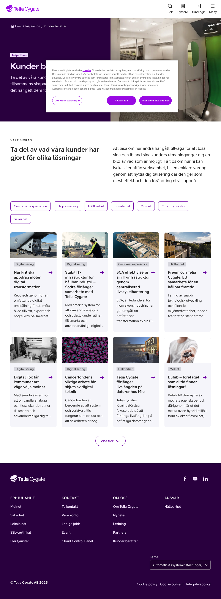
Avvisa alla (121, 100)
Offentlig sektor (174, 206)
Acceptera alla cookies (156, 100)
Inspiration (32, 26)
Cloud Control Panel (77, 541)
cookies (87, 70)
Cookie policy (147, 584)
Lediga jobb (71, 524)
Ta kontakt (70, 507)
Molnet (145, 206)
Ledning (119, 524)
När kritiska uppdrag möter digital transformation (27, 279)
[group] (110, 212)
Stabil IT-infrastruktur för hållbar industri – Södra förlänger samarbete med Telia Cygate (80, 284)
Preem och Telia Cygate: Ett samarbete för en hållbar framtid (183, 279)
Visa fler (107, 441)
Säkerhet (20, 219)
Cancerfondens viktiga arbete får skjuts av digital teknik (80, 384)
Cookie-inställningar (67, 100)
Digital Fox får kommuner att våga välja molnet (29, 382)
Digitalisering (67, 206)
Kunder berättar (125, 541)
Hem (18, 26)
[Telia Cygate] (27, 478)
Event (66, 532)
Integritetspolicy (198, 584)
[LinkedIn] (205, 479)
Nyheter (119, 515)
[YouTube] (195, 479)
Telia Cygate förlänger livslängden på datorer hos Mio (131, 384)
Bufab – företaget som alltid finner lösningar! (183, 382)
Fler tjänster (19, 541)
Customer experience (30, 206)
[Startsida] (22, 9)
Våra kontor (71, 515)
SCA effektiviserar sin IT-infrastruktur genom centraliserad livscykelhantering (133, 282)
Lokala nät (122, 206)
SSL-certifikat (20, 532)
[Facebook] (185, 479)
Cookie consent (172, 584)
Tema (154, 557)
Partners (119, 532)
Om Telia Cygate (126, 507)
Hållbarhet (96, 206)
